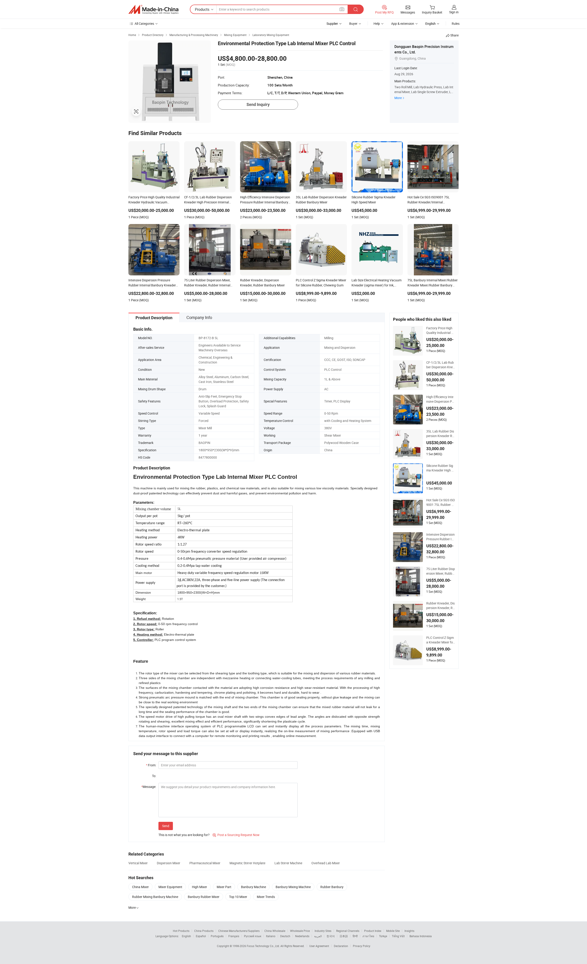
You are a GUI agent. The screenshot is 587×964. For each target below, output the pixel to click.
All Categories (144, 23)
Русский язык (252, 936)
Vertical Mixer (138, 863)
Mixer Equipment (170, 887)
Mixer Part (224, 887)
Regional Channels (347, 931)
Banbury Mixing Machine (293, 887)
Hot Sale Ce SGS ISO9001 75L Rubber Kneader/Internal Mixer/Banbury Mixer (440, 502)
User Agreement (319, 946)
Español (201, 936)
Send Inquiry (258, 104)
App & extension (402, 23)
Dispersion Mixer (168, 863)
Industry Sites (323, 931)
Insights (409, 931)
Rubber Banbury (331, 887)
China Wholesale (274, 931)
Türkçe (383, 936)
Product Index (372, 931)
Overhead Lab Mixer (325, 863)
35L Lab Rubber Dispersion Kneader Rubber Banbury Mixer (440, 433)
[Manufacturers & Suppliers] (153, 9)
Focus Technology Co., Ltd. (263, 946)
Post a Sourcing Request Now (236, 835)
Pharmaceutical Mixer (204, 863)
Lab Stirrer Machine (288, 863)
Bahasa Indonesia (421, 936)
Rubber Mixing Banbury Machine (155, 897)
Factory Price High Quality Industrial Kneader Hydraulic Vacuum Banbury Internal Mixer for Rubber (440, 330)
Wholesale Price (300, 931)
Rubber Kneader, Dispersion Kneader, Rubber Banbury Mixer (440, 605)
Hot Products (181, 931)
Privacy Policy (361, 946)
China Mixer (140, 887)
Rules (456, 23)
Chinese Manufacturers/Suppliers (239, 931)
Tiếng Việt (398, 936)
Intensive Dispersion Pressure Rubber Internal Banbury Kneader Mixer (440, 536)
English (186, 936)
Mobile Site (393, 931)
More (398, 98)
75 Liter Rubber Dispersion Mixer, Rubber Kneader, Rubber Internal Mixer (440, 571)
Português (217, 936)
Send (165, 826)
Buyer (353, 23)
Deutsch (285, 936)
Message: (148, 786)
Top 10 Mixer (238, 897)
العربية (318, 936)
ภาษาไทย (368, 936)
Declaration (341, 946)
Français (233, 936)
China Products (203, 931)
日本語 (344, 936)
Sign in (454, 12)
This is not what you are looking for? (184, 835)
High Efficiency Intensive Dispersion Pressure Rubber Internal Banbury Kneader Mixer (440, 399)
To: (154, 776)
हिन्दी (355, 936)
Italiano (270, 936)
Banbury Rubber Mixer (203, 897)
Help (377, 23)
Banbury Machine (253, 887)
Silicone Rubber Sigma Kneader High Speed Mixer (439, 468)
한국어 (331, 936)
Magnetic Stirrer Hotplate (247, 863)
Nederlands (302, 936)
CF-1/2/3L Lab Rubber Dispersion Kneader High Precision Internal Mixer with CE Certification (440, 364)
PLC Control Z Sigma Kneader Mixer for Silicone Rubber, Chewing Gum (440, 640)
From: (151, 765)
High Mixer (199, 887)
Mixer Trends (266, 897)
